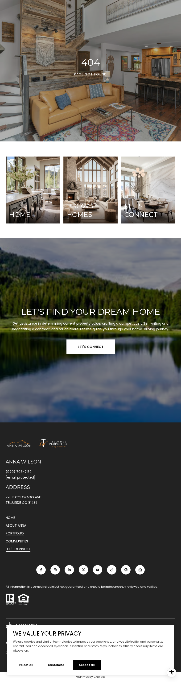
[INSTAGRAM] (55, 570)
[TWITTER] (83, 570)
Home (10, 517)
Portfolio (15, 533)
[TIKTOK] (111, 570)
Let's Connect (18, 549)
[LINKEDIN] (69, 570)
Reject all (26, 665)
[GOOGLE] (126, 570)
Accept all (87, 665)
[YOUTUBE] (97, 570)
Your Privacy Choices (90, 677)
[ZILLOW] (140, 570)
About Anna (16, 525)
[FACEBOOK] (41, 570)
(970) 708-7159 (19, 471)
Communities (17, 541)
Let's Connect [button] (90, 346)
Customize (56, 665)
